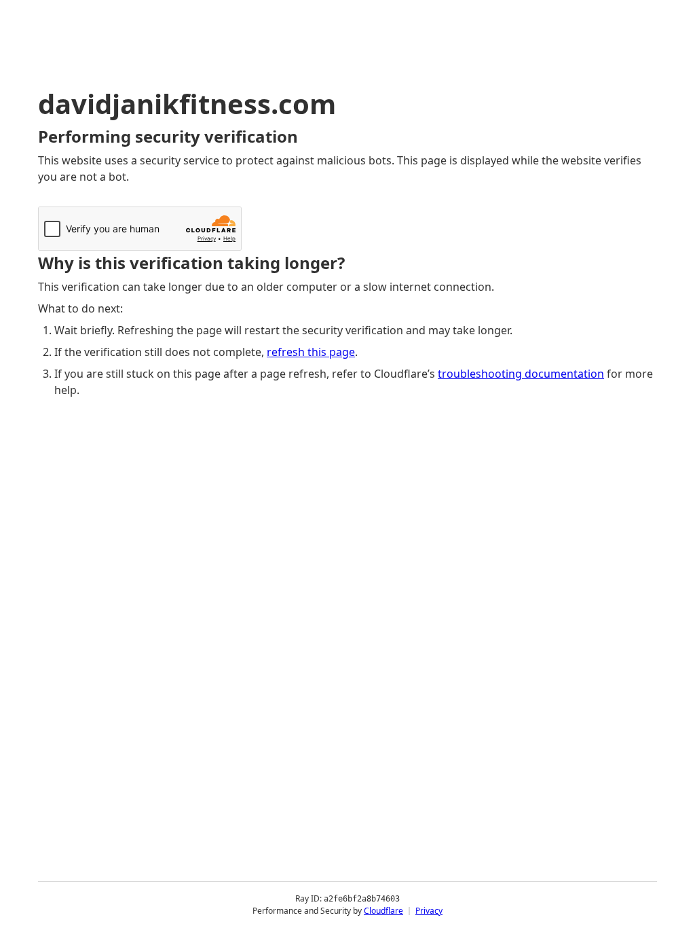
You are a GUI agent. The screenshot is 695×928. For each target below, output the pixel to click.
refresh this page (311, 351)
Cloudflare (383, 910)
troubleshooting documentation (521, 373)
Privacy (429, 910)
